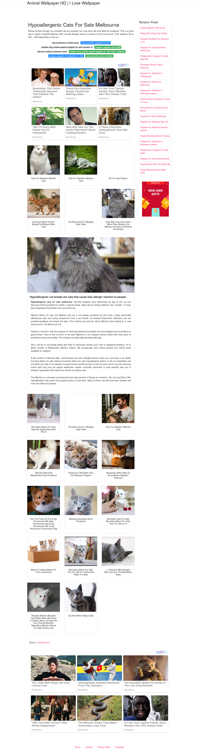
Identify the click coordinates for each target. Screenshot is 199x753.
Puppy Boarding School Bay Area (153, 171)
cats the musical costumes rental (52, 51)
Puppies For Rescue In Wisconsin (150, 83)
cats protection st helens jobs (65, 42)
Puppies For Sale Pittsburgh (153, 116)
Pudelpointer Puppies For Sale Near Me (154, 57)
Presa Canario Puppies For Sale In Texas (155, 100)
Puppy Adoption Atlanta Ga (152, 27)
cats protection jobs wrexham (99, 56)
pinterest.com (43, 642)
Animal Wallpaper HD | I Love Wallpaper (63, 3)
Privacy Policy (103, 747)
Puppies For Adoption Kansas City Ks (154, 129)
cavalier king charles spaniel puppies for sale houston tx (66, 47)
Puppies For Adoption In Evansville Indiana (151, 92)
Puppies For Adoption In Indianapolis (151, 75)
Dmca (77, 747)
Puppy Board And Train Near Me (155, 164)
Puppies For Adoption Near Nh (154, 121)
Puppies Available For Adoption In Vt (154, 40)
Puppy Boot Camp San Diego (153, 33)
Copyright (119, 747)
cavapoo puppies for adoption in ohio (66, 56)
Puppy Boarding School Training (155, 135)
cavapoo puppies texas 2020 (107, 47)
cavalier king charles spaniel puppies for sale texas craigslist (97, 51)
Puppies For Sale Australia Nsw (154, 158)
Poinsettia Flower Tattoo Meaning (151, 66)
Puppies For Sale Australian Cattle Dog (153, 49)
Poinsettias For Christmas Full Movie (154, 109)
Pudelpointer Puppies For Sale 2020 (154, 151)
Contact (89, 747)
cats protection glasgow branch (95, 42)
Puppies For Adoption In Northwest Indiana (151, 143)
